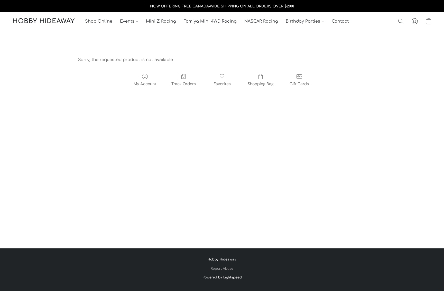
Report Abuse (222, 268)
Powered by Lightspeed (222, 277)
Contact (340, 21)
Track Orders (183, 83)
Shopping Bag (261, 83)
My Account (145, 83)
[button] (43, 21)
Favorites (222, 83)
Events (128, 21)
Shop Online (98, 21)
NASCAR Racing (261, 21)
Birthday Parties (303, 21)
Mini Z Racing (161, 21)
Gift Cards (299, 83)
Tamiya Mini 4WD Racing (210, 21)
